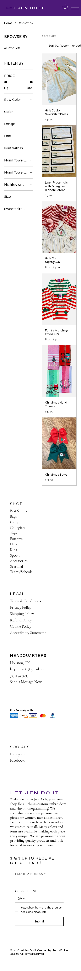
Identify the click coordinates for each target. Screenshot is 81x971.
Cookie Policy (20, 626)
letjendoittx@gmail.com (28, 669)
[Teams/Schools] (68, 572)
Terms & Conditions (25, 601)
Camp (14, 522)
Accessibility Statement (28, 632)
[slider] (5, 82)
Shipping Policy (22, 613)
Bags (13, 516)
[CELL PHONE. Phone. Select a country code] (21, 898)
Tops (13, 533)
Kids (13, 549)
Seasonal (16, 566)
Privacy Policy (20, 607)
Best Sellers (18, 511)
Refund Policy (21, 620)
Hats (13, 544)
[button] (65, 7)
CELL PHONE (26, 891)
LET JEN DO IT (25, 8)
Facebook (17, 760)
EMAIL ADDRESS (30, 874)
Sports (15, 555)
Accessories (18, 560)
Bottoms (16, 538)
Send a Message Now (26, 681)
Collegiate (18, 527)
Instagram (17, 754)
